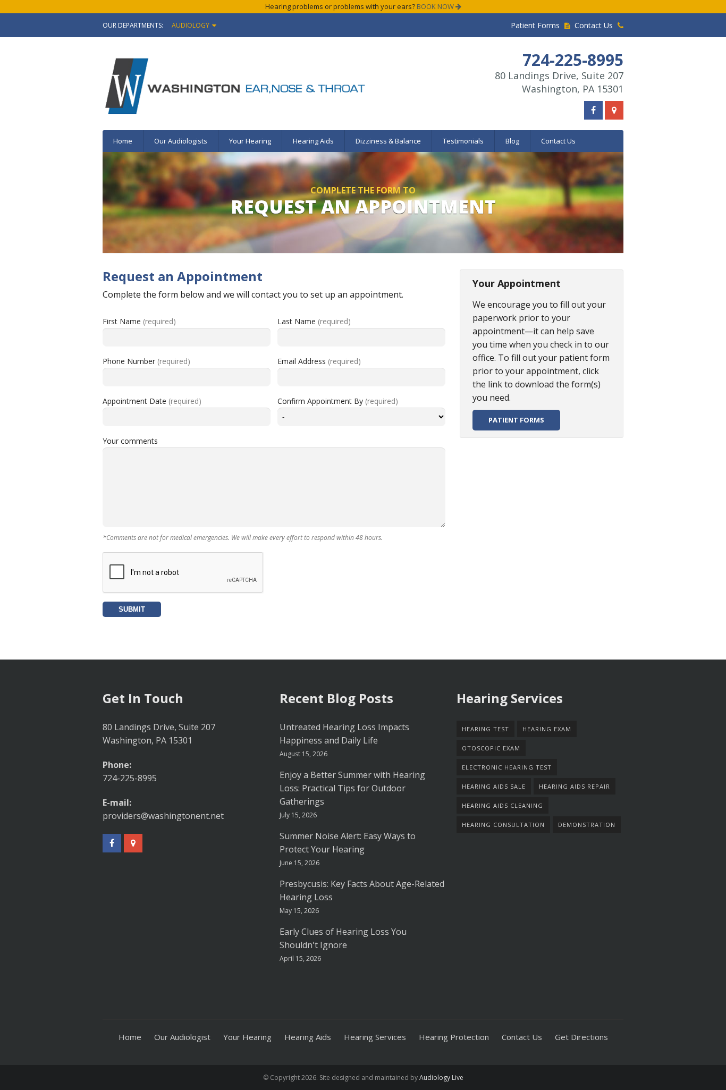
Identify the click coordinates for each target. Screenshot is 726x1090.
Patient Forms (536, 25)
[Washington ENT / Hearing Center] (285, 85)
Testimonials (463, 141)
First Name (139, 321)
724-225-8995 (130, 778)
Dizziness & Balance (388, 141)
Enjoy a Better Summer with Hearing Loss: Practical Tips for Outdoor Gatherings (352, 788)
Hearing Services (375, 1037)
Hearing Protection (454, 1037)
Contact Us (595, 25)
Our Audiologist (182, 1037)
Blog (512, 141)
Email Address (319, 361)
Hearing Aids (313, 141)
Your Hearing (250, 141)
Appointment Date (152, 401)
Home (122, 141)
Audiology (190, 25)
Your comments (130, 441)
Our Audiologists (180, 141)
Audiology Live (441, 1077)
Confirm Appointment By (337, 401)
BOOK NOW (436, 6)
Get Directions (581, 1037)
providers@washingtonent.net (163, 816)
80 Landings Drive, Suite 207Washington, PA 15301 (559, 82)
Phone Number (146, 361)
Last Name (314, 321)
